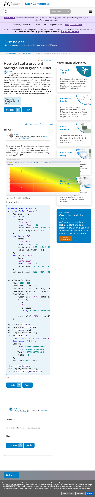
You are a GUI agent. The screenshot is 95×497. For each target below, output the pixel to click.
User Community (37, 4)
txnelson (18, 135)
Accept (89, 493)
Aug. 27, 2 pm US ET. (70, 32)
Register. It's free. (73, 25)
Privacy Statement (12, 485)
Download (9, 18)
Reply (27, 109)
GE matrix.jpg (10, 99)
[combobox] (26, 11)
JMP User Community (12, 53)
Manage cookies (68, 493)
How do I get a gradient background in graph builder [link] (53, 53)
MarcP (11, 71)
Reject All (80, 493)
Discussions (26, 53)
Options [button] (10, 475)
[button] (2, 63)
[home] (12, 3)
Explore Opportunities (65, 238)
